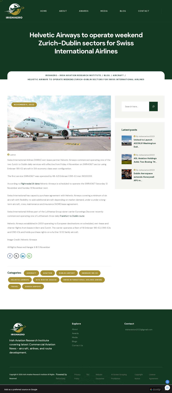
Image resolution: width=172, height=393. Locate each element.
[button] (86, 389)
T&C (90, 374)
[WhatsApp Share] (29, 255)
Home (43, 11)
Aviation (47, 273)
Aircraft (31, 273)
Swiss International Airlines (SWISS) (82, 280)
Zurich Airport (33, 286)
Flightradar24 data (30, 183)
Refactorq (60, 378)
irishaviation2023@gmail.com (138, 329)
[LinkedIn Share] (22, 255)
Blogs (74, 341)
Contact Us (77, 345)
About (63, 11)
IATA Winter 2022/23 (46, 280)
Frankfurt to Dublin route (72, 216)
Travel (14, 286)
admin (13, 155)
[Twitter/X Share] (16, 255)
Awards (83, 11)
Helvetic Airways (20, 280)
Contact (143, 11)
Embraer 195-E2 (90, 273)
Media (104, 11)
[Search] (153, 106)
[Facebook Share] (9, 255)
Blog (123, 11)
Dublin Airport (67, 273)
